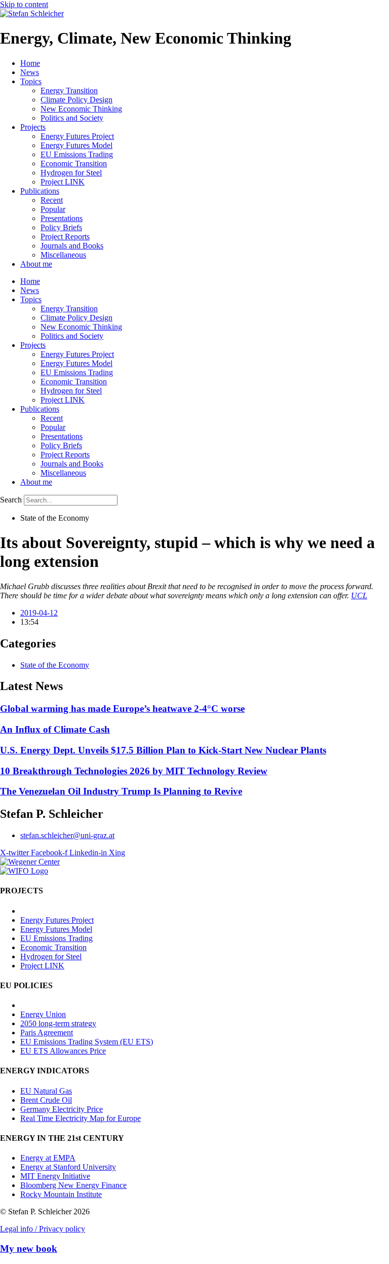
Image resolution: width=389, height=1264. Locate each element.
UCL (359, 595)
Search (11, 499)
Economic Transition (74, 163)
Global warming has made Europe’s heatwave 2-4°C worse (122, 708)
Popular (53, 209)
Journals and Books (72, 245)
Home (30, 63)
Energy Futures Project (77, 136)
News (29, 72)
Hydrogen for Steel (71, 172)
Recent (52, 200)
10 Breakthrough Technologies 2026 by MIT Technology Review (133, 771)
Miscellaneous (63, 254)
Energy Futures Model (76, 145)
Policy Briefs (61, 227)
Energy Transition (69, 90)
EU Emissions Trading (77, 154)
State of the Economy (54, 665)
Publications (39, 191)
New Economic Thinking (81, 108)
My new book (28, 1248)
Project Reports (65, 236)
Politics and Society (72, 118)
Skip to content (24, 4)
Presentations (62, 218)
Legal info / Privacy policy (42, 1228)
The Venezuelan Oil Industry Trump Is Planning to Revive (121, 791)
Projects (33, 127)
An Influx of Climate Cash (55, 729)
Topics (31, 81)
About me (36, 264)
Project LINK (63, 181)
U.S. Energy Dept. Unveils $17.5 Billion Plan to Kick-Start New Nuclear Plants (163, 750)
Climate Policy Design (76, 99)
